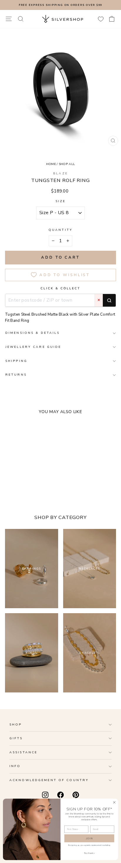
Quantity (60, 230)
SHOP (15, 724)
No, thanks (89, 853)
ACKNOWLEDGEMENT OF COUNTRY (49, 780)
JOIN (89, 838)
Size (60, 201)
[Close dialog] (114, 802)
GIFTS (16, 738)
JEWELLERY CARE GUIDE (33, 347)
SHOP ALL (67, 164)
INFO (15, 766)
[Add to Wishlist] (48, 478)
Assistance (23, 752)
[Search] (109, 300)
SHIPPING (16, 361)
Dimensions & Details (32, 333)
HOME (51, 164)
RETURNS (16, 374)
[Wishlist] (101, 19)
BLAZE (60, 173)
